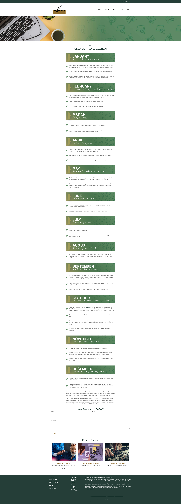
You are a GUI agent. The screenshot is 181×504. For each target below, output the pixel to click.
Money (72, 485)
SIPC (111, 493)
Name (52, 411)
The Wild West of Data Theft (90, 463)
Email (93, 411)
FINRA (109, 493)
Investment (73, 480)
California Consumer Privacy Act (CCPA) (120, 486)
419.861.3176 (127, 1)
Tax (72, 483)
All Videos (73, 489)
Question (53, 420)
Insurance (73, 482)
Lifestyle (73, 486)
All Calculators (74, 490)
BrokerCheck (109, 477)
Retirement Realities (63, 463)
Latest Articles (74, 487)
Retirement (73, 479)
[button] (106, 10)
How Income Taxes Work (117, 463)
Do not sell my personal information (112, 487)
